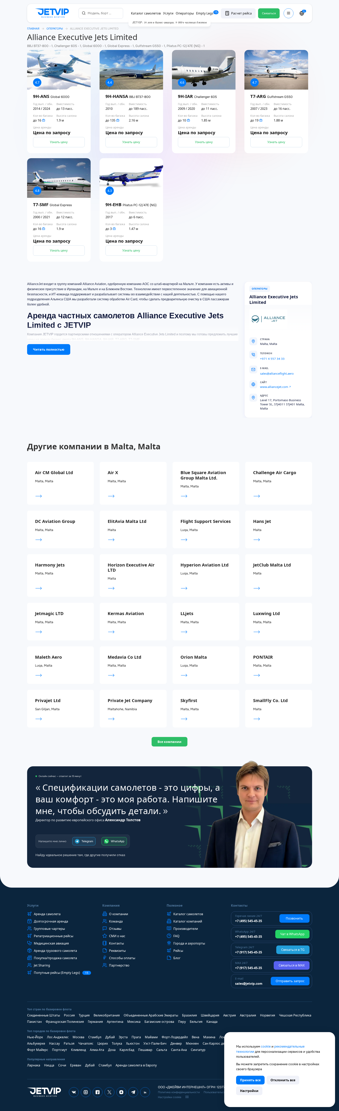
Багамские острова (159, 1022)
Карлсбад (127, 1050)
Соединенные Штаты (43, 1015)
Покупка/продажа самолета (55, 958)
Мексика (134, 1022)
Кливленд (78, 1050)
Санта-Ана (179, 1050)
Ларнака (33, 1065)
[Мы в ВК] (74, 1092)
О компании (118, 914)
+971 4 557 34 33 (272, 359)
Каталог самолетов (146, 13)
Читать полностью (48, 349)
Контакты (116, 943)
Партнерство (119, 965)
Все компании (169, 742)
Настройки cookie (169, 1097)
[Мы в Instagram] (86, 1092)
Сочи (62, 1065)
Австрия (229, 1015)
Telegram (87, 841)
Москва (78, 1037)
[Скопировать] (276, 353)
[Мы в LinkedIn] (145, 1092)
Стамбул (94, 1037)
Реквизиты (117, 951)
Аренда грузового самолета (55, 951)
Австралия (248, 1015)
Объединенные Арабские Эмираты (151, 1015)
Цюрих (102, 1043)
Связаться (269, 13)
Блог (176, 958)
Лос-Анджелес (58, 1037)
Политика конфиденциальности (179, 1092)
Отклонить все (283, 1080)
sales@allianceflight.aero (277, 373)
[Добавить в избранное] (90, 107)
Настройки (249, 1091)
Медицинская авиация (51, 943)
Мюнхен (192, 1043)
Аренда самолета (47, 914)
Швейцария (210, 1015)
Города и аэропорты (189, 943)
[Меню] (288, 13)
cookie (266, 1046)
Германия (95, 1022)
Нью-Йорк (35, 1037)
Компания (111, 905)
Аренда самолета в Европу (136, 1065)
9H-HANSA (128, 96)
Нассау (54, 1043)
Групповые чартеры (49, 929)
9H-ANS (51, 96)
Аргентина (115, 1022)
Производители (185, 929)
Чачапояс (85, 1043)
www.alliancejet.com (274, 387)
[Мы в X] (109, 1092)
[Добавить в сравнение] (90, 118)
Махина (209, 1037)
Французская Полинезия (65, 1022)
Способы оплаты (122, 958)
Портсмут (59, 1050)
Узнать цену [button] (59, 142)
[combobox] (101, 13)
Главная (33, 28)
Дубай (110, 1037)
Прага (136, 1037)
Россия (69, 1015)
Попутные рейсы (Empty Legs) (61, 973)
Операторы (185, 13)
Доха (112, 1050)
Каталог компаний (187, 921)
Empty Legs (206, 13)
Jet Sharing (42, 965)
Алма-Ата (97, 1050)
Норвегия (267, 1015)
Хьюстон (133, 1043)
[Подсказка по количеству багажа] (43, 120)
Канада (211, 1022)
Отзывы (115, 929)
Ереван (75, 1065)
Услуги (168, 13)
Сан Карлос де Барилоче (222, 1043)
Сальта (161, 1050)
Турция (84, 1015)
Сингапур (198, 1050)
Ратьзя (69, 1043)
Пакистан (34, 1022)
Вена (195, 1037)
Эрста (123, 1037)
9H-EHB (131, 204)
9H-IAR (197, 96)
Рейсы (178, 951)
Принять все (250, 1080)
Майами (151, 1037)
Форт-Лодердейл (175, 1037)
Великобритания (107, 1015)
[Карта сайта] (187, 1097)
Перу (182, 1022)
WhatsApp (117, 841)
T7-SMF (52, 204)
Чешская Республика (295, 1015)
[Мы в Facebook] (98, 1092)
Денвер (176, 1043)
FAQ (176, 936)
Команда (116, 921)
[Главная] (53, 13)
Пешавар (145, 1050)
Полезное (174, 905)
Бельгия (196, 1022)
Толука (117, 1043)
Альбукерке (36, 1043)
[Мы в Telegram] (133, 1092)
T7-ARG (271, 96)
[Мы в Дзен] (121, 1092)
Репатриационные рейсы (53, 936)
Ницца (49, 1065)
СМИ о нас (117, 936)
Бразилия (189, 1015)
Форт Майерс (37, 1050)
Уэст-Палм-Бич (154, 1043)
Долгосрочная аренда (51, 921)
